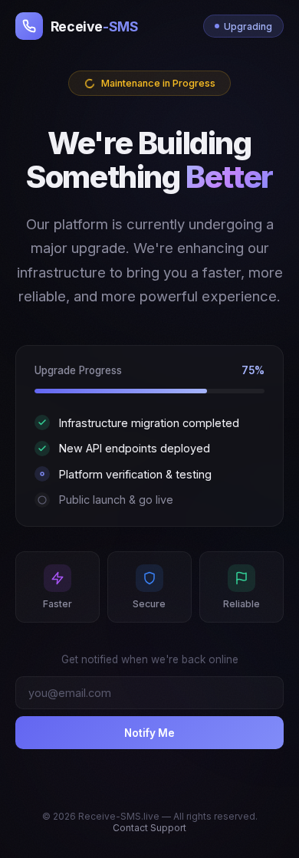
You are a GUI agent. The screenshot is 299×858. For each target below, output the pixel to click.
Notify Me (149, 733)
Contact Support (149, 827)
